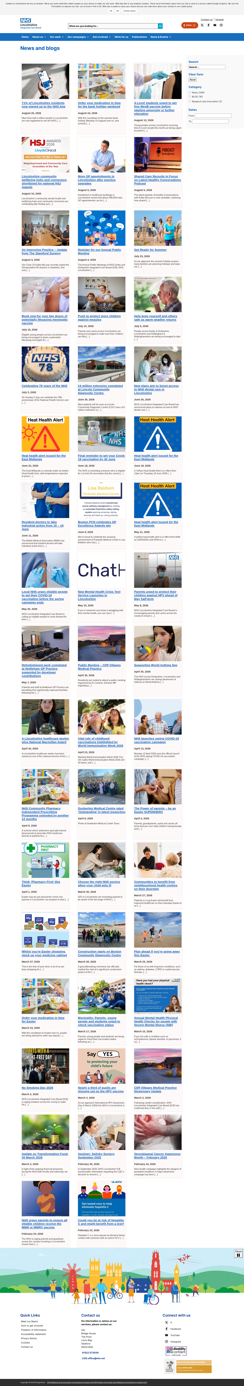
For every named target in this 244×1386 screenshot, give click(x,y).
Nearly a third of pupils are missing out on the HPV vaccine (101, 1089)
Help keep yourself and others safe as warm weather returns (155, 317)
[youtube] (214, 25)
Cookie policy (129, 11)
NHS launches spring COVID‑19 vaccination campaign (156, 740)
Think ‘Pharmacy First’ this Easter (41, 883)
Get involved (100, 36)
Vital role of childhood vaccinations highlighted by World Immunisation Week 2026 (100, 742)
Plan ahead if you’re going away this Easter (157, 953)
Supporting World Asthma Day (155, 665)
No (117, 11)
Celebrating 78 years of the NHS (44, 385)
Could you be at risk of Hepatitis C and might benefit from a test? (101, 1222)
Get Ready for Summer (150, 249)
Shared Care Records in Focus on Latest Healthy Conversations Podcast (157, 180)
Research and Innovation (207, 101)
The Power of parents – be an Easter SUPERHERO (155, 810)
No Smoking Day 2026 (37, 1087)
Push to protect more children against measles (99, 317)
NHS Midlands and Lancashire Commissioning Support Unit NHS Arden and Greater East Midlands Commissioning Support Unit (97, 1382)
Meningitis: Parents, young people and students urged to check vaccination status (99, 1021)
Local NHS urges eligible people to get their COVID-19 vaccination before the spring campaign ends (45, 597)
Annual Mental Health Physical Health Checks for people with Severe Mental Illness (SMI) (156, 1021)
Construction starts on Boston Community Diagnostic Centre (99, 953)
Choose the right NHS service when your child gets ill (99, 883)
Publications (139, 36)
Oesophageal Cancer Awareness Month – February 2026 (157, 1155)
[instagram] (221, 25)
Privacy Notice (29, 1338)
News (198, 92)
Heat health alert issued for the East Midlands (44, 457)
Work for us (121, 36)
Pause (238, 1251)
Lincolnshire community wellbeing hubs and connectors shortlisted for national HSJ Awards (44, 182)
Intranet (219, 19)
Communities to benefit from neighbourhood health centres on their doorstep (155, 885)
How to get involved (32, 1325)
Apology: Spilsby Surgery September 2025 (96, 1155)
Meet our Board (29, 1321)
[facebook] (208, 25)
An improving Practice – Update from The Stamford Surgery (44, 251)
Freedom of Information (33, 1329)
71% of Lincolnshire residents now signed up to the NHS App (43, 104)
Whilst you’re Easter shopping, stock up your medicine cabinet (44, 953)
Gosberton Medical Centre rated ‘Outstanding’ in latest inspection (101, 810)
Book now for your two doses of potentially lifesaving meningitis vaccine (45, 319)
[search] (160, 26)
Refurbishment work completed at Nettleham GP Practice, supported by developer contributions (44, 670)
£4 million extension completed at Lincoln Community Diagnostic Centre (100, 389)
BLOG (197, 96)
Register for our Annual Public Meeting (99, 251)
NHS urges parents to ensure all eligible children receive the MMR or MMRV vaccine (44, 1224)
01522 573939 (90, 1352)
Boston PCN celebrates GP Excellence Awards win (97, 523)
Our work (55, 36)
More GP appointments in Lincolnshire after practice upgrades (97, 180)
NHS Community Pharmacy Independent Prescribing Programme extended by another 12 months (45, 814)
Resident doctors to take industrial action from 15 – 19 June (43, 525)
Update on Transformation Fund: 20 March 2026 (45, 1155)
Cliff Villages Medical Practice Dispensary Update (155, 1089)
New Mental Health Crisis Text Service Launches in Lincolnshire (99, 595)
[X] (166, 1322)
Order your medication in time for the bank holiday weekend (99, 104)
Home (25, 36)
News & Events (159, 36)
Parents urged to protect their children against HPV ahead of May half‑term (155, 595)
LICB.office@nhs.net (93, 1358)
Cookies (25, 1342)
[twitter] (202, 25)
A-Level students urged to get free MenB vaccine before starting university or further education (155, 108)
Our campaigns (77, 36)
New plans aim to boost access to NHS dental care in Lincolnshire (156, 389)
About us (37, 36)
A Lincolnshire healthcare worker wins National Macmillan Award (45, 740)
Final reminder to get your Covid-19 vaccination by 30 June (101, 457)
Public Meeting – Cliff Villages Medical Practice (99, 666)
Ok (111, 11)
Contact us (207, 19)
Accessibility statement (33, 1334)
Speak (189, 25)
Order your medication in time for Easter (43, 1019)
